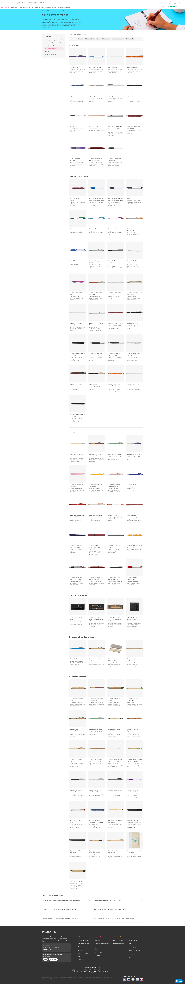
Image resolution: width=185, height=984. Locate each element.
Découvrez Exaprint (83, 940)
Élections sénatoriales (64, 7)
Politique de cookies (134, 950)
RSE (79, 956)
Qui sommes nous (83, 946)
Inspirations (14, 7)
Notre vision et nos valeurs (83, 949)
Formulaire (53, 959)
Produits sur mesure (24, 7)
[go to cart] (182, 2)
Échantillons (98, 952)
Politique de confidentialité (133, 947)
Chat (180, 981)
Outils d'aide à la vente (118, 943)
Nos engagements (83, 953)
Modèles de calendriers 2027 (101, 948)
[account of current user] (179, 2)
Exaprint (44, 11)
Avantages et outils (50, 7)
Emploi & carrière (83, 959)
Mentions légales (133, 940)
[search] (159, 2)
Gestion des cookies (134, 954)
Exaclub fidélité (99, 955)
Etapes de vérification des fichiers (102, 944)
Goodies (50, 11)
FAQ (45, 959)
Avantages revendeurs (118, 940)
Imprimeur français (83, 943)
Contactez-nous (172, 1)
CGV (130, 943)
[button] (80, 39)
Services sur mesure (38, 7)
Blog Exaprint (98, 940)
